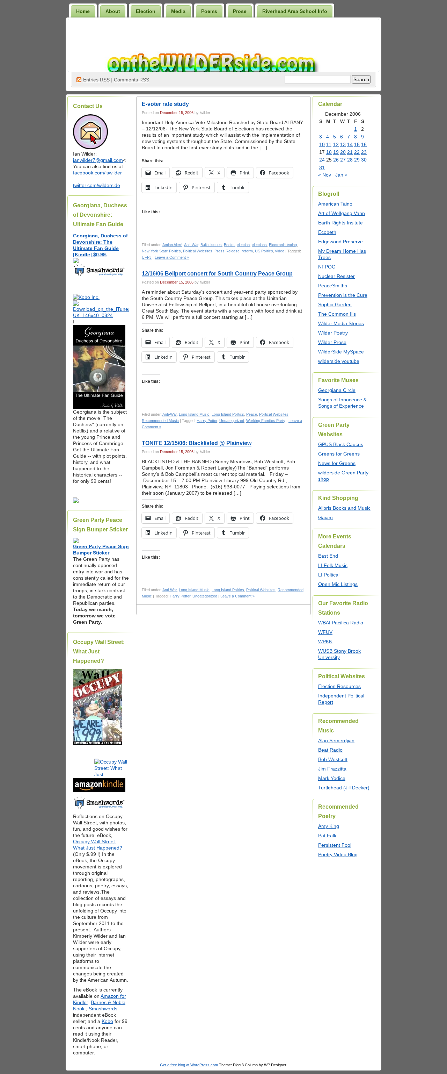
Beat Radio (330, 750)
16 (364, 144)
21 (350, 152)
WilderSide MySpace (341, 352)
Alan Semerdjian (336, 740)
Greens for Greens (339, 454)
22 (357, 152)
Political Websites (197, 251)
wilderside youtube (338, 361)
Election (145, 11)
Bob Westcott (332, 759)
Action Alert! (172, 245)
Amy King (328, 826)
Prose (240, 11)
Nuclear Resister (336, 276)
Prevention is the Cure (342, 295)
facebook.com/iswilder (97, 173)
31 (322, 167)
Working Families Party (265, 420)
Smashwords (103, 1008)
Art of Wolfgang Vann (341, 213)
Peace (251, 414)
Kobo (107, 1021)
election (243, 245)
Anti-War (191, 245)
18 (329, 152)
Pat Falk (327, 835)
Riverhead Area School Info (294, 11)
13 (343, 144)
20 (343, 152)
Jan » (341, 175)
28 (350, 160)
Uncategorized (231, 420)
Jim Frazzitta (332, 769)
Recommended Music (160, 420)
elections (259, 245)
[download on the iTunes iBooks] (101, 315)
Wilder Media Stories (341, 323)
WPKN (325, 641)
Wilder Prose (332, 342)
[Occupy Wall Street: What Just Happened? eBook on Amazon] (99, 790)
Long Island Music (194, 414)
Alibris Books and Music (344, 508)
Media (178, 11)
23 (364, 152)
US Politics (264, 251)
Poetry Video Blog (338, 854)
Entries (96, 80)
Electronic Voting (283, 245)
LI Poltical (328, 575)
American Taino (335, 204)
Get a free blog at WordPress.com (189, 1065)
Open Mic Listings (338, 584)
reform (247, 251)
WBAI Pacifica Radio (340, 622)
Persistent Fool (334, 845)
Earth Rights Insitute (340, 222)
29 (357, 160)
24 (322, 160)
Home (83, 11)
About (112, 11)
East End (328, 556)
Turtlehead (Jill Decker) (343, 787)
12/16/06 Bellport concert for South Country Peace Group (217, 274)
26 (336, 160)
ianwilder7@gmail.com (98, 160)
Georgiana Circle (337, 390)
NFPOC (326, 267)
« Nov (324, 175)
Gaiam (325, 517)
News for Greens (337, 463)
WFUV (325, 632)
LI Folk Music (332, 565)
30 (364, 160)
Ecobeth (327, 232)
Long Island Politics (228, 414)
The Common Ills (337, 314)
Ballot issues (211, 245)
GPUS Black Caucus (340, 444)
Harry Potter (207, 420)
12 (336, 144)
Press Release (227, 251)
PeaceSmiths (332, 285)
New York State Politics (161, 251)
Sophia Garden (335, 304)
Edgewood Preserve (340, 241)
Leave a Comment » (172, 257)
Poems (209, 11)
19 (336, 152)
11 (328, 144)
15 (357, 144)
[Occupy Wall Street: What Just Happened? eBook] (99, 808)
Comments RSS (131, 80)
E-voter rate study (165, 104)
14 (350, 144)
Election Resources (339, 686)
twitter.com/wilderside (96, 185)
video (279, 251)
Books (229, 245)
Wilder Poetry (333, 333)
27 (343, 160)
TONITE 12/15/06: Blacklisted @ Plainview (196, 443)
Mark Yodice (331, 778)
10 (322, 144)
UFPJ (147, 257)
